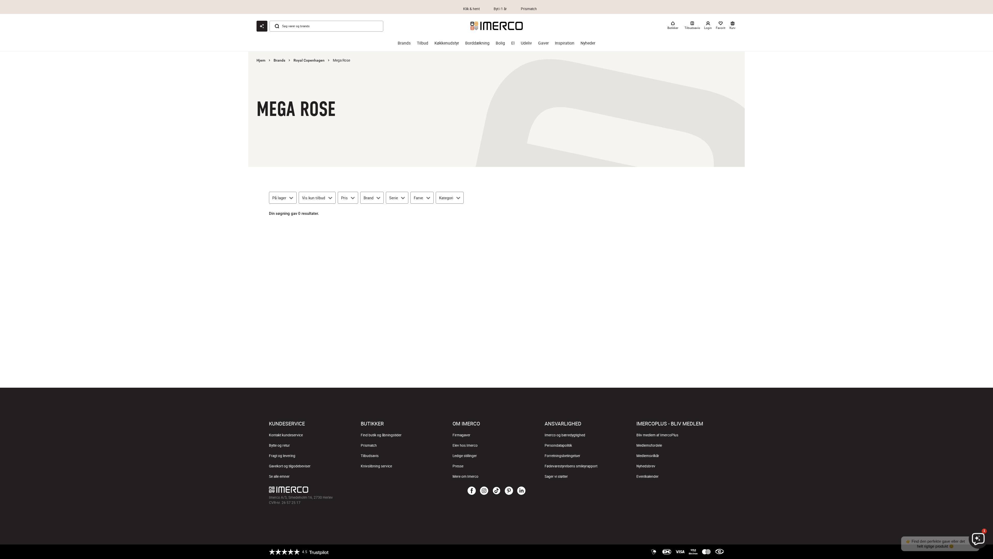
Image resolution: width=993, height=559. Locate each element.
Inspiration (564, 43)
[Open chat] (262, 26)
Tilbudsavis (370, 455)
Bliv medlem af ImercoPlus (657, 435)
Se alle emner (279, 476)
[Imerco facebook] (472, 491)
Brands (404, 43)
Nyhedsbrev (645, 466)
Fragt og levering (282, 455)
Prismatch (369, 445)
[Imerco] (496, 26)
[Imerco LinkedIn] (521, 491)
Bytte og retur (279, 445)
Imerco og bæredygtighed (565, 435)
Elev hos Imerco (465, 445)
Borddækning (477, 43)
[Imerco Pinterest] (509, 491)
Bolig (500, 43)
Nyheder (588, 43)
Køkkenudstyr (446, 43)
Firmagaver (461, 435)
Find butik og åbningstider (381, 435)
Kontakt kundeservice (286, 435)
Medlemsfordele (649, 445)
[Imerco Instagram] (484, 491)
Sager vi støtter (556, 476)
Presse (458, 466)
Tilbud (422, 43)
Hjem (261, 60)
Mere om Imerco (465, 476)
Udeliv (526, 43)
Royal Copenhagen (309, 60)
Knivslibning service (376, 466)
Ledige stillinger (465, 455)
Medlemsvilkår (647, 455)
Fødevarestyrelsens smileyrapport (571, 466)
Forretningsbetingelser (562, 455)
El (513, 43)
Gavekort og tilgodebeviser (290, 466)
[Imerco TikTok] (496, 491)
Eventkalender (647, 476)
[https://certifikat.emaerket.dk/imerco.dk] (719, 552)
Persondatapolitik (558, 445)
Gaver (543, 43)
